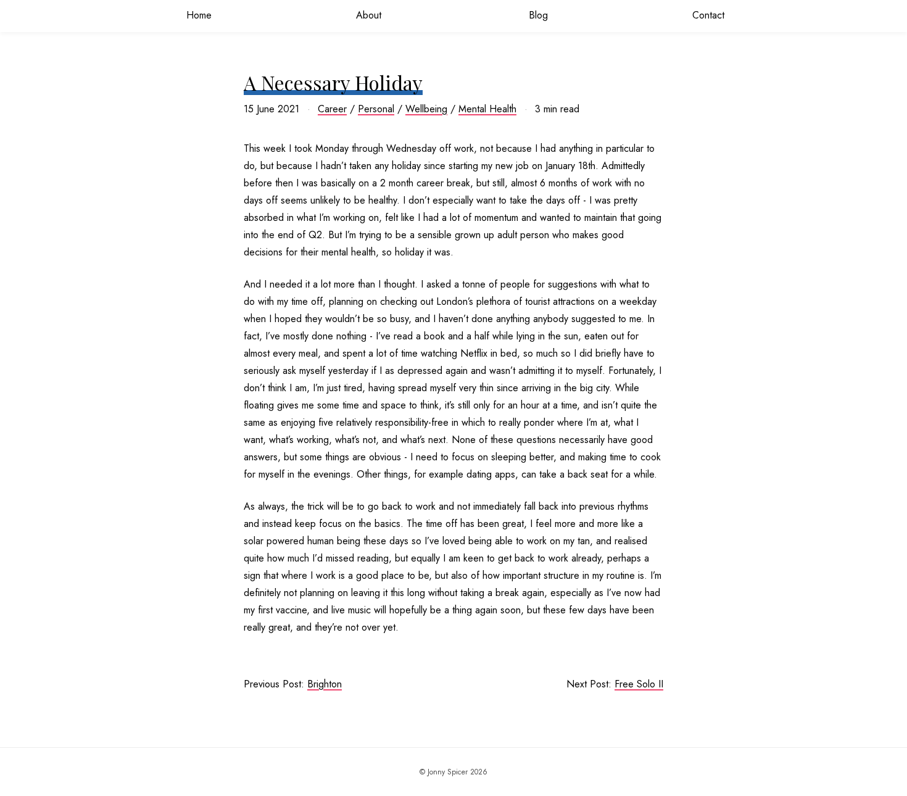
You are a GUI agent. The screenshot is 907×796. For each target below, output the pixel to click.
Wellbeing (426, 109)
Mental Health (487, 109)
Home (199, 15)
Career (332, 109)
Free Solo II (639, 684)
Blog (538, 15)
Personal (376, 109)
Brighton (324, 684)
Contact (708, 15)
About (368, 15)
